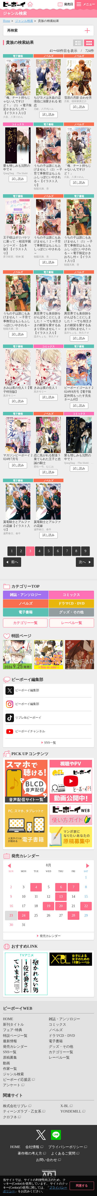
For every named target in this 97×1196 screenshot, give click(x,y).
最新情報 (10, 1041)
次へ (82, 562)
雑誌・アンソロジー (25, 595)
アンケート (11, 1085)
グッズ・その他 (71, 612)
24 (23, 915)
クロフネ (10, 1117)
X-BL (64, 1106)
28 (73, 915)
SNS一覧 (50, 742)
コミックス (71, 595)
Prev (9, 866)
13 (61, 896)
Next (88, 866)
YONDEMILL (70, 1111)
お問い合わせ (46, 1160)
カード (89, 42)
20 (61, 906)
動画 (6, 1063)
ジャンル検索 (24, 21)
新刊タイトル (13, 1024)
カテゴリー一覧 (25, 623)
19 (48, 906)
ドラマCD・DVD (71, 603)
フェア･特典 (12, 1030)
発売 (68, 4)
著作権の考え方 (30, 1153)
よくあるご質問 (63, 1153)
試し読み (48, 114)
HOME (8, 1019)
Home (6, 21)
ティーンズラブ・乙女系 (22, 1111)
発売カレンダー (50, 936)
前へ (14, 562)
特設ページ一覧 (15, 1036)
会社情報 (32, 1147)
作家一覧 (10, 1069)
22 (86, 906)
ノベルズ (26, 603)
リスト (78, 42)
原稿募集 (10, 1057)
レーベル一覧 (71, 623)
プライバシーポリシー (65, 1147)
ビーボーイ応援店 (17, 1079)
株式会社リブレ (15, 1106)
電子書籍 (26, 612)
